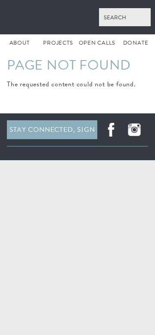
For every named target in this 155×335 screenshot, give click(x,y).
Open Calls (97, 43)
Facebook (111, 129)
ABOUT (19, 43)
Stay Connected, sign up (52, 132)
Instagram (134, 129)
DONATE (136, 43)
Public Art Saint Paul (77, 17)
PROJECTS (58, 43)
